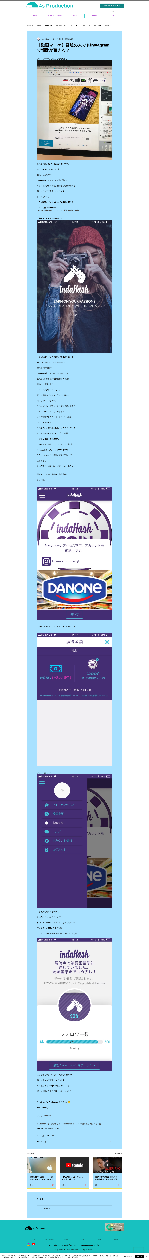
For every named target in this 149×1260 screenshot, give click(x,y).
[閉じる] (146, 1256)
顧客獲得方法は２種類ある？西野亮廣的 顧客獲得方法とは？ (107, 1178)
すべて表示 (118, 1153)
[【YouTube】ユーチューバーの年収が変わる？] (74, 1165)
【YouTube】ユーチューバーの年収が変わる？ (74, 1178)
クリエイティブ (85, 25)
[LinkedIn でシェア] (48, 1136)
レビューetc (74, 25)
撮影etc (39, 25)
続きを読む (108, 25)
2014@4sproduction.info (89, 1245)
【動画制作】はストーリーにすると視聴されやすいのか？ (41, 1178)
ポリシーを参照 (73, 1257)
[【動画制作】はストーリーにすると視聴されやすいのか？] (41, 1165)
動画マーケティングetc (51, 1128)
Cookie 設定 (128, 1256)
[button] (120, 25)
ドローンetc (97, 25)
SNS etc (40, 1128)
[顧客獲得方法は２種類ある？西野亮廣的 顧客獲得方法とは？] (107, 1165)
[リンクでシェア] (53, 1136)
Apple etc (48, 25)
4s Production (57, 6)
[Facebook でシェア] (38, 1136)
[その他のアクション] (111, 39)
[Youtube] (33, 1244)
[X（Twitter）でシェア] (43, 1136)
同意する (139, 1256)
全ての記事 (30, 25)
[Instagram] (29, 1244)
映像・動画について (61, 25)
